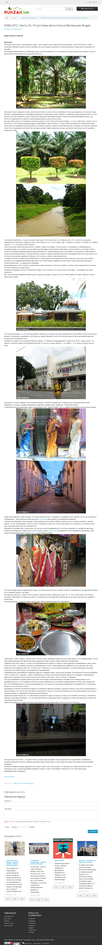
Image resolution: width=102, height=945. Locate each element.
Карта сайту (8, 925)
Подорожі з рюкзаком (29, 18)
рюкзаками (43, 519)
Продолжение (9, 777)
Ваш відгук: (8, 809)
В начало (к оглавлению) (13, 29)
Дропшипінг (59, 860)
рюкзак (12, 245)
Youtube (31, 932)
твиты (33, 533)
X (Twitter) (32, 923)
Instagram (31, 921)
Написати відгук (28, 783)
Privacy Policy (9, 923)
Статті (14, 18)
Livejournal (32, 930)
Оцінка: (7, 827)
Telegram (31, 925)
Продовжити (93, 831)
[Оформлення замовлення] (96, 2)
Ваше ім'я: (8, 801)
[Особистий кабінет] (90, 2)
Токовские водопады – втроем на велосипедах (38, 862)
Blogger (31, 928)
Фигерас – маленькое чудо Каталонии (87, 861)
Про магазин (8, 916)
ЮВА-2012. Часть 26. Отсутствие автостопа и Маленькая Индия (64, 18)
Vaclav (33, 940)
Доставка (7, 918)
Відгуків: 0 (17, 783)
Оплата (6, 921)
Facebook (31, 918)
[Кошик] (93, 2)
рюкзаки (54, 531)
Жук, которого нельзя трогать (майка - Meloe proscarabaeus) (12, 862)
